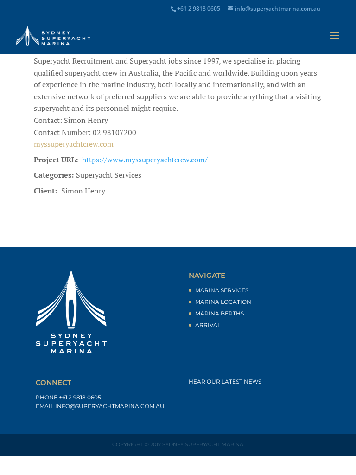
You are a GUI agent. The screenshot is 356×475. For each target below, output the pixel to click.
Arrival (208, 324)
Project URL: (56, 159)
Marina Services (221, 290)
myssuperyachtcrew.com (74, 144)
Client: (45, 191)
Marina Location (223, 301)
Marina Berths (219, 313)
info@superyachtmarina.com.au (110, 406)
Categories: (54, 175)
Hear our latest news (225, 381)
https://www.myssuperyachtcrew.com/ (145, 159)
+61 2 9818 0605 (80, 397)
